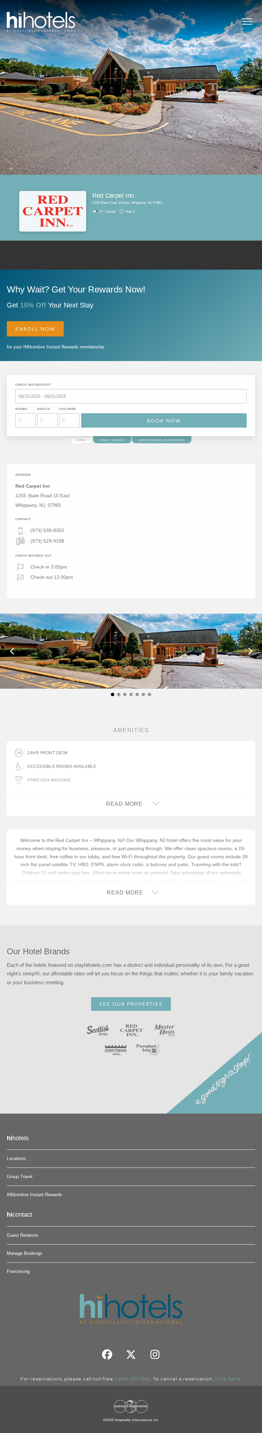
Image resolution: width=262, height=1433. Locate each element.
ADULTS (43, 409)
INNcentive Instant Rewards (34, 1194)
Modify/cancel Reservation (162, 440)
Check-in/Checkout (33, 384)
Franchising (18, 1271)
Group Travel (19, 1176)
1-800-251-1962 (132, 1378)
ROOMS (21, 409)
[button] (112, 694)
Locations (16, 1158)
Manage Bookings (24, 1253)
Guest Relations (23, 1235)
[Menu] (247, 22)
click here (227, 1378)
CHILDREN (67, 409)
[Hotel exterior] (131, 651)
